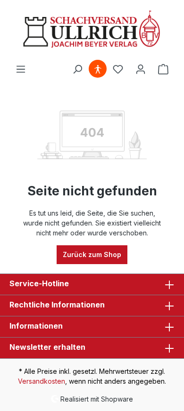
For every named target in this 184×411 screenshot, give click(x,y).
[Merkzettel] (118, 69)
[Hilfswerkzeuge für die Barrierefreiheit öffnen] (98, 69)
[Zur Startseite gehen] (92, 30)
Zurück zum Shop (92, 254)
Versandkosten (41, 381)
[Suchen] (77, 69)
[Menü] (20, 69)
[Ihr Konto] (140, 69)
